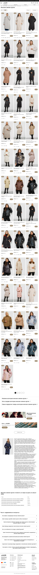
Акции (34, 4)
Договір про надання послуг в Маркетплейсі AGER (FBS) (22, 565)
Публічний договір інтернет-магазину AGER (21, 564)
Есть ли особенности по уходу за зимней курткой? (13, 529)
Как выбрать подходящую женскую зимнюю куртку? (13, 515)
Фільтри (28, 10)
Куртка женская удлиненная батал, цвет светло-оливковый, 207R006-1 (12, 498)
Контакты (33, 565)
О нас (18, 562)
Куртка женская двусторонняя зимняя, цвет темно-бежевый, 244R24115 (12, 505)
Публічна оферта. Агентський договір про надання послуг (22, 567)
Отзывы (19, 561)
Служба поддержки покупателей (34, 569)
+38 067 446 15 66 (13, 556)
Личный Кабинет (34, 557)
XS (26, 146)
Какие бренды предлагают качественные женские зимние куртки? (16, 526)
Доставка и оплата (34, 567)
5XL (9, 37)
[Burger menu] (1, 2)
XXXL (5, 37)
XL (14, 37)
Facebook (12, 562)
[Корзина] (35, 2)
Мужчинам (15, 4)
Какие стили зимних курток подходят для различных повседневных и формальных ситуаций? (19, 540)
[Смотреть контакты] (31, 2)
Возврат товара (34, 566)
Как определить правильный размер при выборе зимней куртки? (16, 536)
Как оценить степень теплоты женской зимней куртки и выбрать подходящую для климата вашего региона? (19, 548)
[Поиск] (37, 2)
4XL (7, 37)
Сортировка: (34, 10)
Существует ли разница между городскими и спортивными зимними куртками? (19, 543)
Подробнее (29, 418)
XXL (3, 37)
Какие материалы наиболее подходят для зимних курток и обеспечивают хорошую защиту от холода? (19, 522)
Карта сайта (19, 556)
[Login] (33, 2)
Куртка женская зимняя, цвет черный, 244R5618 (9, 503)
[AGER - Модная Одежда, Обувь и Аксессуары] (5, 2)
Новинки (25, 4)
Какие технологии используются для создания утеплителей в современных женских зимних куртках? (19, 533)
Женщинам (5, 4)
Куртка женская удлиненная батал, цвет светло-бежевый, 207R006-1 (12, 500)
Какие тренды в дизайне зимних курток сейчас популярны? (15, 518)
